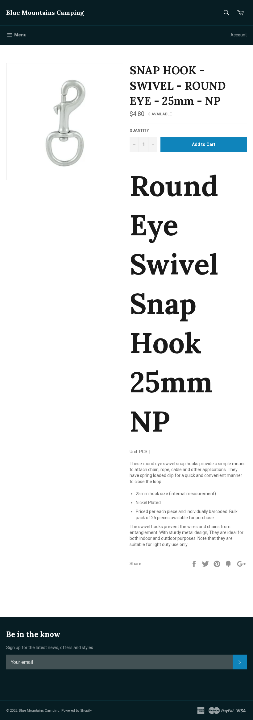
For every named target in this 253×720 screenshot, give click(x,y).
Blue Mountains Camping (45, 12)
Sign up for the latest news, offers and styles (49, 647)
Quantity (139, 130)
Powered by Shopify (76, 711)
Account (238, 34)
